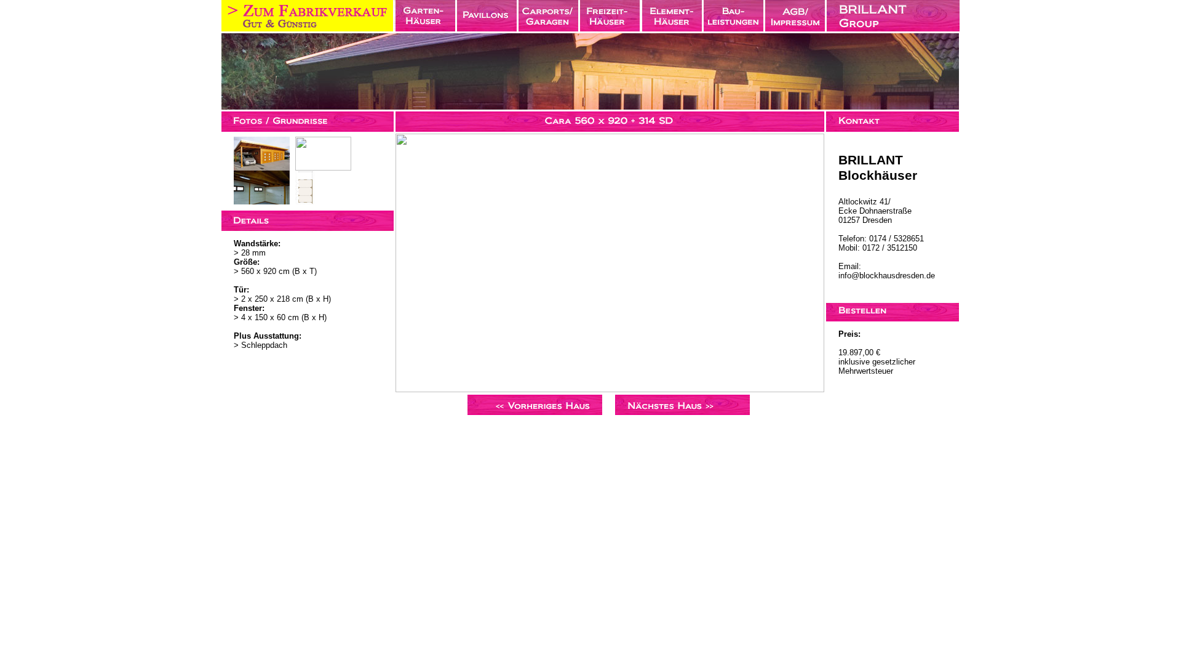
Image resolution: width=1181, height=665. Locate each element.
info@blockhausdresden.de (886, 275)
